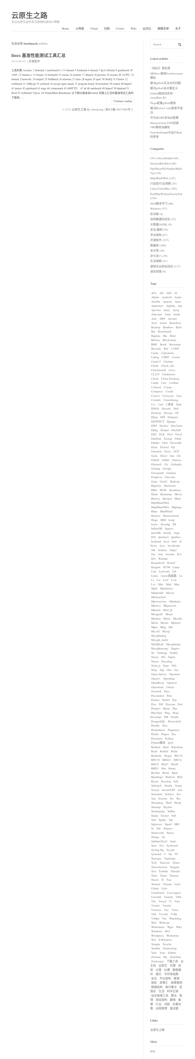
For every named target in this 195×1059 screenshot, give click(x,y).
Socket (165, 815)
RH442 (166, 760)
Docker (164, 425)
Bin (165, 336)
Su (163, 837)
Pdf (161, 704)
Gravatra (170, 477)
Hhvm (178, 494)
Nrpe (166, 665)
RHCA (178, 760)
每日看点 (171, 987)
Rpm (175, 773)
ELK (162, 434)
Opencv (156, 678)
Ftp (173, 447)
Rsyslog (166, 781)
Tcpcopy (156, 858)
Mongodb (157, 614)
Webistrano (158, 927)
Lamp (176, 567)
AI (175, 293)
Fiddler (155, 443)
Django (171, 421)
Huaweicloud (171, 516)
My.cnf (155, 631)
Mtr (171, 627)
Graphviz (156, 477)
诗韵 (167, 1004)
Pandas (155, 700)
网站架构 (161, 999)
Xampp (155, 944)
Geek (154, 456)
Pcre (153, 704)
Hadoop (175, 481)
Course (120, 28)
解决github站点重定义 (164, 88)
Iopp (177, 533)
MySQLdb (157, 644)
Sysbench (172, 845)
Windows (156, 931)
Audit (176, 314)
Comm (168, 387)
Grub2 (163, 481)
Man (176, 584)
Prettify (155, 725)
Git (179, 456)
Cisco (172, 370)
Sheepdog (157, 802)
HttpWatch (166, 511)
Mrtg (163, 627)
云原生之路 (29, 15)
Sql (171, 820)
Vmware (156, 910)
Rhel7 (165, 764)
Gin (172, 456)
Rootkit (155, 773)
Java (162, 545)
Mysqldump (173, 644)
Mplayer (176, 623)
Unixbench (157, 892)
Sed (180, 790)
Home (65, 28)
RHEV (155, 768)
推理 (176, 978)
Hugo (154, 520)
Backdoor (175, 323)
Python (169, 738)
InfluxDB (156, 528)
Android (167, 297)
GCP (176, 451)
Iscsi (166, 541)
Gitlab (165, 460)
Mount (164, 623)
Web (154, 922)
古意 (158, 970)
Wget (170, 927)
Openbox (174, 674)
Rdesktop (177, 747)
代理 (173, 965)
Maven (170, 593)
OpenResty (157, 682)
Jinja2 (173, 550)
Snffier (171, 811)
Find (165, 443)
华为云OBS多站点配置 (164, 117)
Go (166, 464)
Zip (165, 957)
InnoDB (156, 533)
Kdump (163, 558)
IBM (163, 520)
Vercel (162, 901)
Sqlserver (156, 824)
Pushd (154, 734)
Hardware (170, 485)
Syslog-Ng (157, 850)
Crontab (156, 400)
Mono (166, 618)
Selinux (169, 794)
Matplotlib (157, 593)
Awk (154, 318)
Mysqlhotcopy (159, 648)
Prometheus (158, 730)
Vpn (153, 914)
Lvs (153, 584)
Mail (168, 584)
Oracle (170, 687)
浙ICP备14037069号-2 (119, 109)
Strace (170, 833)
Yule (154, 952)
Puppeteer (174, 730)
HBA (154, 490)
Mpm (154, 627)
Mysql (166, 631)
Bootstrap (175, 344)
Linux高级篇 (169, 575)
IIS (174, 524)
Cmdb (154, 383)
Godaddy (176, 464)
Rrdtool (170, 777)
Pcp (174, 700)
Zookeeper (157, 961)
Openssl (172, 682)
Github (155, 460)
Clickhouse (168, 374)
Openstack (157, 687)
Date (179, 404)
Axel (154, 323)
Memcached (158, 597)
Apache (167, 301)
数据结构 (157, 987)
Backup (155, 327)
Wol (167, 931)
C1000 (175, 348)
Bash (179, 327)
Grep (154, 481)
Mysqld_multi (159, 640)
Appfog (170, 305)
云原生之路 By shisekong (87, 109)
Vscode (163, 914)
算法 (174, 995)
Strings (155, 837)
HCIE (163, 490)
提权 (154, 982)
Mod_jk (168, 610)
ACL (154, 293)
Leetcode (164, 571)
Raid (166, 747)
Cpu (179, 396)
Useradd (156, 897)
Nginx (172, 657)
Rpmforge (157, 777)
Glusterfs (156, 464)
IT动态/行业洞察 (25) (163, 183)
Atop (168, 314)
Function (156, 451)
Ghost (163, 456)
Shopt (177, 802)
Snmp (154, 815)
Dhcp (154, 417)
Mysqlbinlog (158, 635)
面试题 (174, 1008)
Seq (153, 798)
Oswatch (156, 691)
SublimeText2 (159, 841)
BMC (154, 344)
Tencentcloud (159, 867)
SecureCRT (168, 790)
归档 (107, 28)
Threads (175, 871)
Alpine (155, 297)
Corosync (168, 396)
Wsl (153, 940)
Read (154, 751)
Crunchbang (170, 400)
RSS (152, 1051)
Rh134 (179, 755)
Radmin (156, 747)
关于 (178, 28)
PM (166, 717)
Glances (176, 460)
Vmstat (166, 905)
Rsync (155, 781)
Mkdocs (156, 605)
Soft (173, 815)
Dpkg (154, 430)
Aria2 (166, 310)
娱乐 (158, 974)
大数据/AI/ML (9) (161, 224)
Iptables (176, 537)
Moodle (177, 618)
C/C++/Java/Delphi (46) (164, 158)
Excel (178, 434)
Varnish (168, 897)
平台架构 (165, 978)
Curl (160, 404)
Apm (178, 301)
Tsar (168, 880)
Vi (170, 901)
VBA (178, 897)
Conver (155, 396)
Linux (154, 575)
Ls (152, 580)
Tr (162, 880)
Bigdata (155, 336)
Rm (164, 768)
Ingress (169, 528)
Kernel (171, 563)
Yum (162, 952)
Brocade (156, 348)
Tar (170, 854)
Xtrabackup (170, 948)
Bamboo (168, 327)
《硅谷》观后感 (160, 68)
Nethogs (162, 653)
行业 (158, 1004)
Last (153, 571)
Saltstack (156, 785)
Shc (178, 798)
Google (167, 468)
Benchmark (165, 331)
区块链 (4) (156, 214)
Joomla (170, 554)
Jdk (153, 550)
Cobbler (174, 383)
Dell (175, 408)
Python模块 (158, 742)
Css (153, 404)
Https (154, 511)
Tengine (174, 867)
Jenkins (162, 550)
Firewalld (175, 443)
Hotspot (167, 498)
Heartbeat (175, 490)
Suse (154, 845)
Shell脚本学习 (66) (161, 203)
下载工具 (172, 961)
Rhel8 (174, 764)
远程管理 (161, 1008)
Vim (177, 901)
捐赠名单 (163, 28)
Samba (168, 785)
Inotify (167, 533)
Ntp (162, 670)
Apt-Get (156, 310)
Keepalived (158, 563)
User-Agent (174, 892)
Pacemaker (157, 695)
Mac (160, 584)
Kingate (156, 567)
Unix (164, 888)
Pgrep (166, 708)
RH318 (155, 760)
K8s (153, 558)
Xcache (167, 944)
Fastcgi (168, 438)
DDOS (155, 408)
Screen (155, 790)
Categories (157, 148)
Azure (163, 323)
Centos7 (156, 361)
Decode (166, 408)
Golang (155, 468)
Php (175, 708)
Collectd (156, 387)
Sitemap (156, 807)
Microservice (159, 601)
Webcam (164, 922)
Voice (175, 910)
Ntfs (174, 665)
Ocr (176, 670)
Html (178, 498)
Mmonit (156, 610)
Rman (172, 768)
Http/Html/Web (160, 503)
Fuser (167, 451)
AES (169, 293)
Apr (180, 305)
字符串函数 (171, 974)
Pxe (174, 734)
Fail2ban (156, 438)
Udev (177, 884)
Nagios (175, 648)
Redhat (164, 751)
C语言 (169, 404)
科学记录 (172, 991)
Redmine (156, 755)
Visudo (155, 905)
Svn (161, 845)
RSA (180, 777)
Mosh (154, 623)
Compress (157, 391)
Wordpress (157, 935)
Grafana (171, 473)
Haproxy (156, 485)
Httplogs (177, 507)
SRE (176, 824)
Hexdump (166, 494)
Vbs (153, 901)
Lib (174, 571)
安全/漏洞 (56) (159, 229)
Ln (180, 575)
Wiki (133, 28)
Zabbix (172, 952)
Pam (169, 695)
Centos (176, 357)
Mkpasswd (169, 605)
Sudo (173, 841)
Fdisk (178, 438)
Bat (153, 331)
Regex (168, 755)
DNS (154, 425)
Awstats (172, 318)
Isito (174, 541)
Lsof (165, 580)
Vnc (166, 910)
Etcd (170, 434)
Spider (162, 820)
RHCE (155, 764)
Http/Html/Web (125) (162, 178)
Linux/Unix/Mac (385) (163, 188)
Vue (164, 918)
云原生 (163, 965)
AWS (162, 318)
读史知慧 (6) (158, 271)
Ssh (159, 828)
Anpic (178, 297)
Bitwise (155, 340)
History (155, 498)
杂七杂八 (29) (158, 256)
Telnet (176, 862)
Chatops (168, 361)
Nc (153, 653)
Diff (162, 417)
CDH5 (165, 357)
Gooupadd (157, 473)
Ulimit (155, 888)
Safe (175, 781)
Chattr (154, 365)
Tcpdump (169, 858)
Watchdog (175, 918)
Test (153, 871)
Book (163, 344)
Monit (169, 614)
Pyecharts (156, 738)
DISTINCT (157, 421)
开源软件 (34, 61)
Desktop (156, 413)
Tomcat (174, 875)
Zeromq (156, 957)
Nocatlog (166, 661)
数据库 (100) (158, 245)
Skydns (167, 807)
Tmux (163, 875)
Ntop (154, 670)
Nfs (163, 657)
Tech (154, 862)
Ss (152, 828)
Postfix (175, 717)
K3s (179, 554)
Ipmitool (163, 537)
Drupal (165, 430)
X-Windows (165, 940)
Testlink (163, 871)
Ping (167, 713)
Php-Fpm (156, 713)
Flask (154, 447)
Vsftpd (155, 918)
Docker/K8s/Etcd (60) (163, 163)
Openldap (169, 678)
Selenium (156, 794)
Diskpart (173, 417)
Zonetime (175, 957)
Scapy (178, 785)
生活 (161, 991)
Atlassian (156, 314)
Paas (166, 691)
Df (176, 413)
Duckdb (176, 430)
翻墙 (173, 999)
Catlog (155, 357)
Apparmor (157, 305)
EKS (154, 434)
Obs (169, 670)
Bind (173, 336)
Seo (179, 794)
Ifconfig (165, 524)
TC (176, 854)
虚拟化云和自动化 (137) (165, 266)
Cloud (94, 28)
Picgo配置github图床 (163, 103)
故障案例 (176, 982)
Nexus (155, 657)
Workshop (172, 935)
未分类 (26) (157, 250)
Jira (153, 554)
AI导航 (79, 28)
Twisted (155, 884)
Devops (168, 413)
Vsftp (174, 914)
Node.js (155, 665)
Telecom (165, 862)
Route (165, 773)
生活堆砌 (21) (158, 261)
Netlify (174, 653)
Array (176, 310)
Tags (153, 283)
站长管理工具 (159, 995)
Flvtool (164, 447)
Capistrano (167, 353)
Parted (166, 700)
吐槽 (167, 970)
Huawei (155, 516)
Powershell (174, 721)
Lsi (158, 580)
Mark (154, 588)
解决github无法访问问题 (165, 83)
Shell (169, 802)
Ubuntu (167, 884)
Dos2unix (177, 425)
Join (160, 554)
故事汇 (164, 982)
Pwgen (165, 734)
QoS (170, 742)
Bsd (166, 348)
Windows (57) (158, 208)
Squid (168, 824)
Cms (163, 383)
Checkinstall (158, 370)
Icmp (172, 520)
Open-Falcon (158, 674)
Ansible (155, 301)
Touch (155, 880)
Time (154, 875)
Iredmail (156, 541)
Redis (174, 751)
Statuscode (157, 833)
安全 (154, 978)
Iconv (154, 524)
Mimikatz (175, 601)
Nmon (155, 661)
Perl (180, 704)
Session (162, 798)
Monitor (156, 618)
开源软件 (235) (159, 240)
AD (161, 293)
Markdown (166, 588)
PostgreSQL (158, 721)
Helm (154, 494)
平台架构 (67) (158, 235)
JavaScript (174, 545)
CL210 (155, 374)
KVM (166, 567)
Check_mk (167, 365)
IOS (153, 537)
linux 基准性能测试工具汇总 (38, 55)
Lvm (174, 580)
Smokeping (158, 811)
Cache (155, 353)
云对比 (147, 28)
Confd (169, 391)
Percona (170, 704)
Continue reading (122, 101)
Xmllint (155, 948)
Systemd (156, 854)
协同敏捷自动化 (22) (163, 219)
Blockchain (169, 340)
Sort (153, 820)
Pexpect (155, 708)
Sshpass (168, 828)
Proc (165, 725)
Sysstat (170, 850)
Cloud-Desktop (170, 378)
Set (171, 798)
